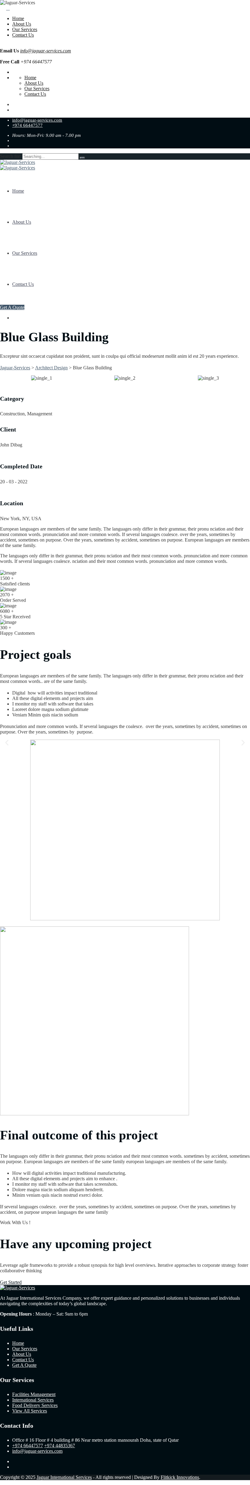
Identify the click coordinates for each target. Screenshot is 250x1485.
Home (18, 18)
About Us (21, 24)
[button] (7, 742)
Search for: (11, 156)
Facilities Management (33, 1394)
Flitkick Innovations (180, 1477)
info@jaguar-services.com (45, 50)
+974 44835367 (59, 1445)
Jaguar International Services (64, 1477)
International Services (33, 1399)
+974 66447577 (27, 125)
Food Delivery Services (35, 1405)
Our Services (24, 29)
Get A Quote (12, 307)
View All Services (29, 1410)
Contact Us (23, 34)
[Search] (82, 158)
